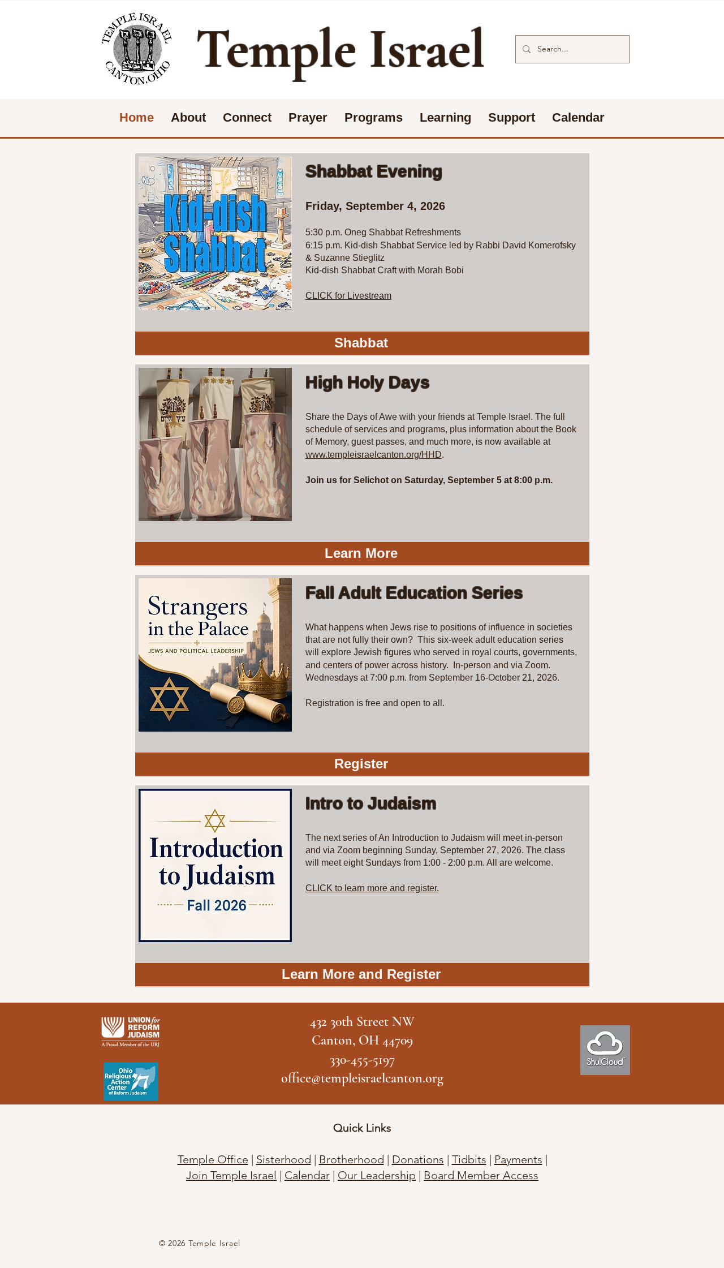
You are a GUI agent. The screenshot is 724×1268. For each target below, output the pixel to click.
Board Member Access (481, 1175)
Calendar (307, 1175)
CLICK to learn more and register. (372, 888)
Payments (518, 1159)
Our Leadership (377, 1175)
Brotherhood (351, 1159)
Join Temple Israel (231, 1175)
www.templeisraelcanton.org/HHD (373, 454)
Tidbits (469, 1159)
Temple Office (213, 1159)
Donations (418, 1159)
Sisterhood (283, 1159)
